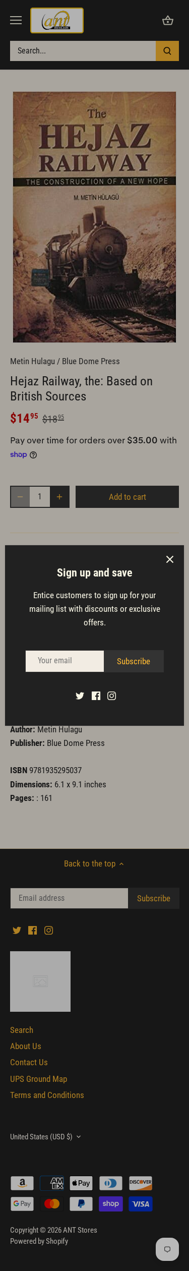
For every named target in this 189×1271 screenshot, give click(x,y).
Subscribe (133, 661)
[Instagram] (111, 695)
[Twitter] (80, 695)
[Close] (170, 559)
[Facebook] (96, 695)
